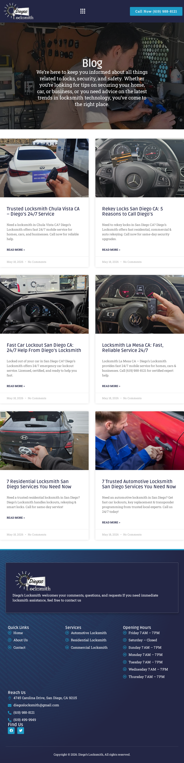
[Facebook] (11, 730)
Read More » (16, 249)
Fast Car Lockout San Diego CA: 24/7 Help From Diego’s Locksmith (44, 347)
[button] (82, 11)
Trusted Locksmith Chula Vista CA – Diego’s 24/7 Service (43, 211)
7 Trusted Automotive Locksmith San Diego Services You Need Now (139, 484)
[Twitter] (20, 730)
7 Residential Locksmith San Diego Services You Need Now (39, 484)
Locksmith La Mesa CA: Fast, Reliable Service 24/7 (133, 347)
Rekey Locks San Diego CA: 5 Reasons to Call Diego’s (132, 211)
